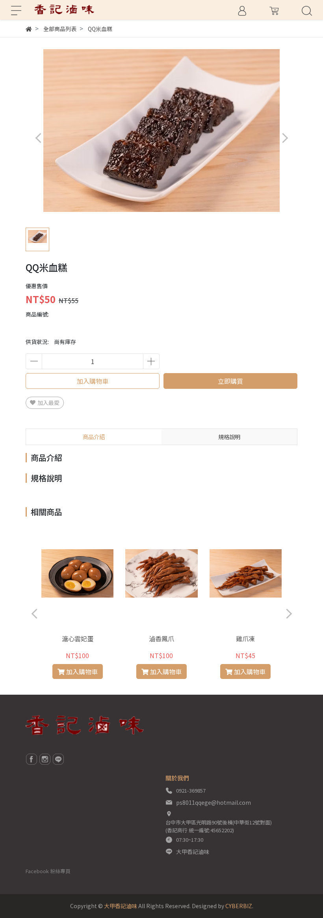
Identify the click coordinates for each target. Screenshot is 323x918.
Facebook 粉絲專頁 (48, 871)
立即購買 (230, 381)
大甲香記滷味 (192, 851)
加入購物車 (92, 381)
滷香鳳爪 (161, 638)
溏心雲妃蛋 (77, 638)
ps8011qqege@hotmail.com (213, 802)
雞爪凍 (245, 638)
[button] (284, 138)
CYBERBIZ (238, 906)
